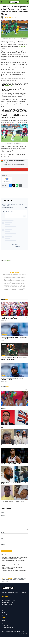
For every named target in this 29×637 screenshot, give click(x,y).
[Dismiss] (27, 161)
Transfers (4, 334)
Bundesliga (10, 578)
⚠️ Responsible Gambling (8, 627)
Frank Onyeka (7, 260)
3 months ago (4, 381)
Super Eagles (5, 614)
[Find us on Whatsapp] (17, 634)
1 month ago (4, 340)
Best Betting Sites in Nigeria (8, 600)
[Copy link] (20, 185)
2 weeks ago (4, 320)
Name (3, 532)
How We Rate (5, 599)
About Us (4, 620)
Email (2, 538)
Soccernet (4, 578)
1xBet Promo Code (6, 606)
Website (3, 544)
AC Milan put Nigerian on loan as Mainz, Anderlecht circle (14, 570)
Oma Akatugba (8, 85)
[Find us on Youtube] (26, 634)
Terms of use (5, 625)
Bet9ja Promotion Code (7, 602)
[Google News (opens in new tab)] (7, 180)
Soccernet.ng (21, 46)
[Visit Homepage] (14, 2)
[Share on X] (13, 185)
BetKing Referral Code (7, 604)
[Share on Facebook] (10, 185)
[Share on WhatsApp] (17, 185)
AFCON (4, 610)
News (3, 314)
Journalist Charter (6, 622)
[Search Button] (27, 2)
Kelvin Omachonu (9, 17)
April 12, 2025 (17, 17)
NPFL (3, 612)
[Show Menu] (1, 2)
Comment (3, 515)
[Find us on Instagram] (23, 634)
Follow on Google (14, 169)
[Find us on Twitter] (21, 634)
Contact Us (4, 623)
